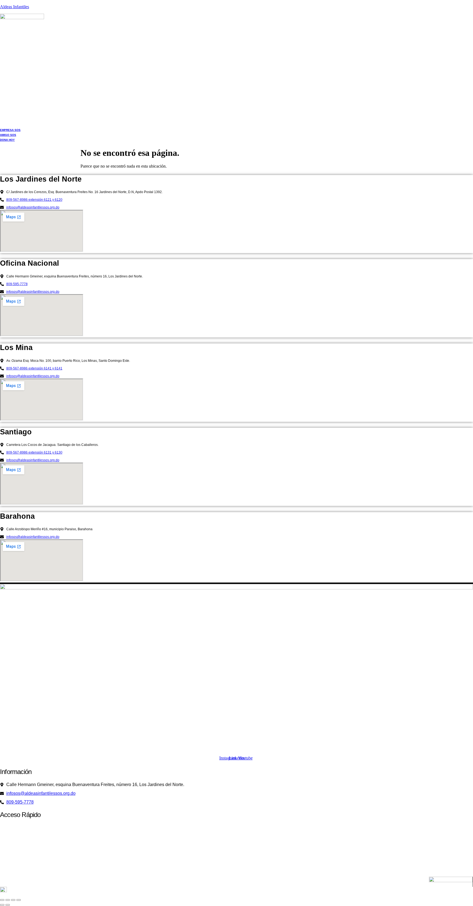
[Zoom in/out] (2, 900)
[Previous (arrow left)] (2, 905)
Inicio (233, 830)
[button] (236, 830)
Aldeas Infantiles (14, 6)
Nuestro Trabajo (233, 843)
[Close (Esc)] (18, 900)
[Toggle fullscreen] (7, 900)
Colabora (233, 857)
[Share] (13, 900)
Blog (236, 870)
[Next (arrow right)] (7, 905)
